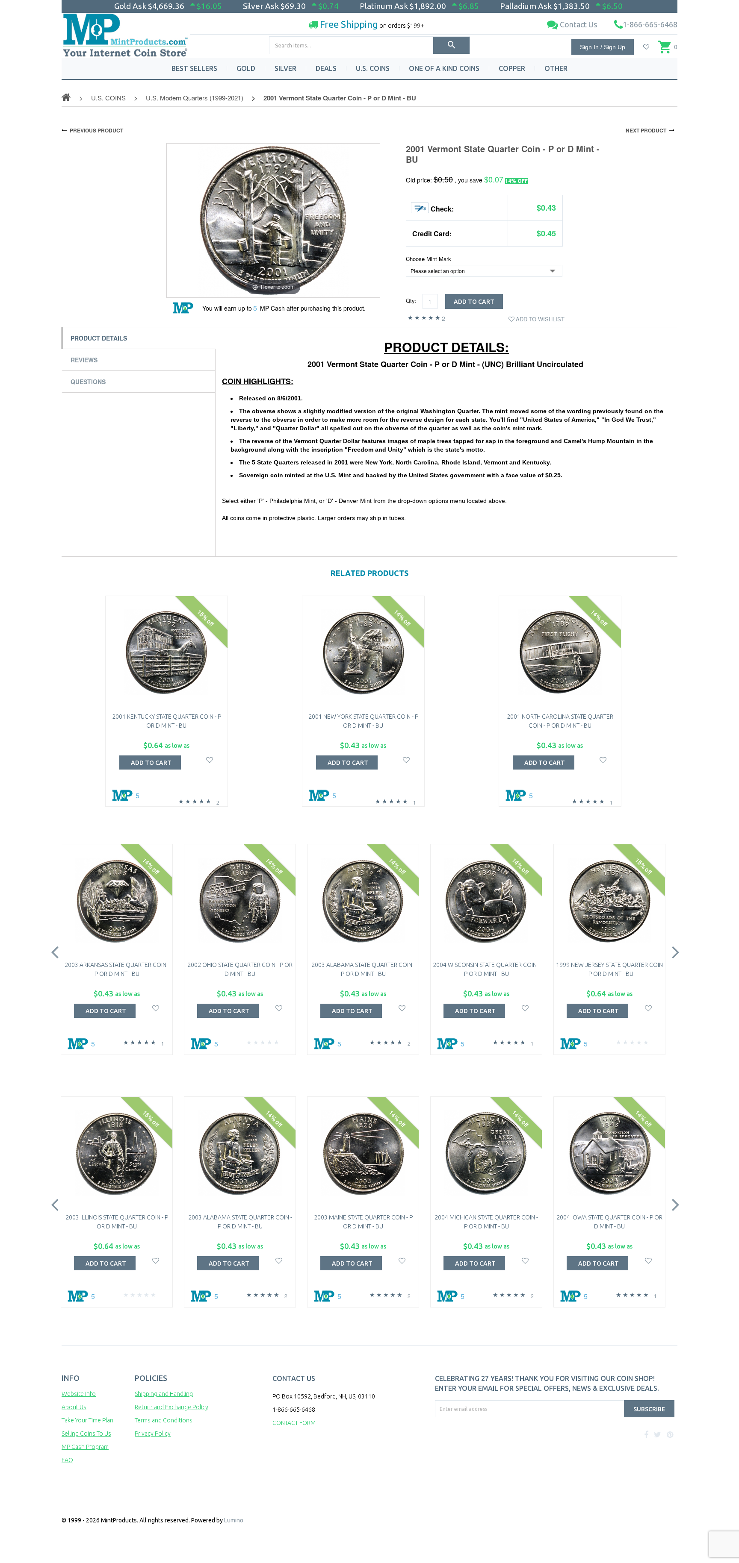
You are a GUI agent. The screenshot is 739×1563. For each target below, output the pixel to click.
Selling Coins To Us (86, 1433)
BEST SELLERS (194, 68)
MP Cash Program (85, 1446)
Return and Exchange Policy (171, 1407)
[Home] (126, 31)
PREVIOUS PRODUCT (96, 130)
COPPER (512, 68)
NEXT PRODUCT (646, 130)
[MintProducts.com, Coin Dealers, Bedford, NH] (483, 1449)
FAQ (67, 1460)
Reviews (84, 359)
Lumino (233, 1520)
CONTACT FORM (294, 1422)
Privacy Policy (153, 1433)
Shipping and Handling (164, 1393)
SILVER (285, 68)
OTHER (556, 68)
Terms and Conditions (163, 1420)
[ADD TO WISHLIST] (209, 759)
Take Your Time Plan (87, 1420)
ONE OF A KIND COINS (444, 68)
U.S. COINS (373, 68)
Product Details (99, 338)
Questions (88, 381)
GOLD (245, 68)
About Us (74, 1407)
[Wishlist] (646, 47)
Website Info (79, 1393)
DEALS (326, 68)
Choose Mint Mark (428, 259)
